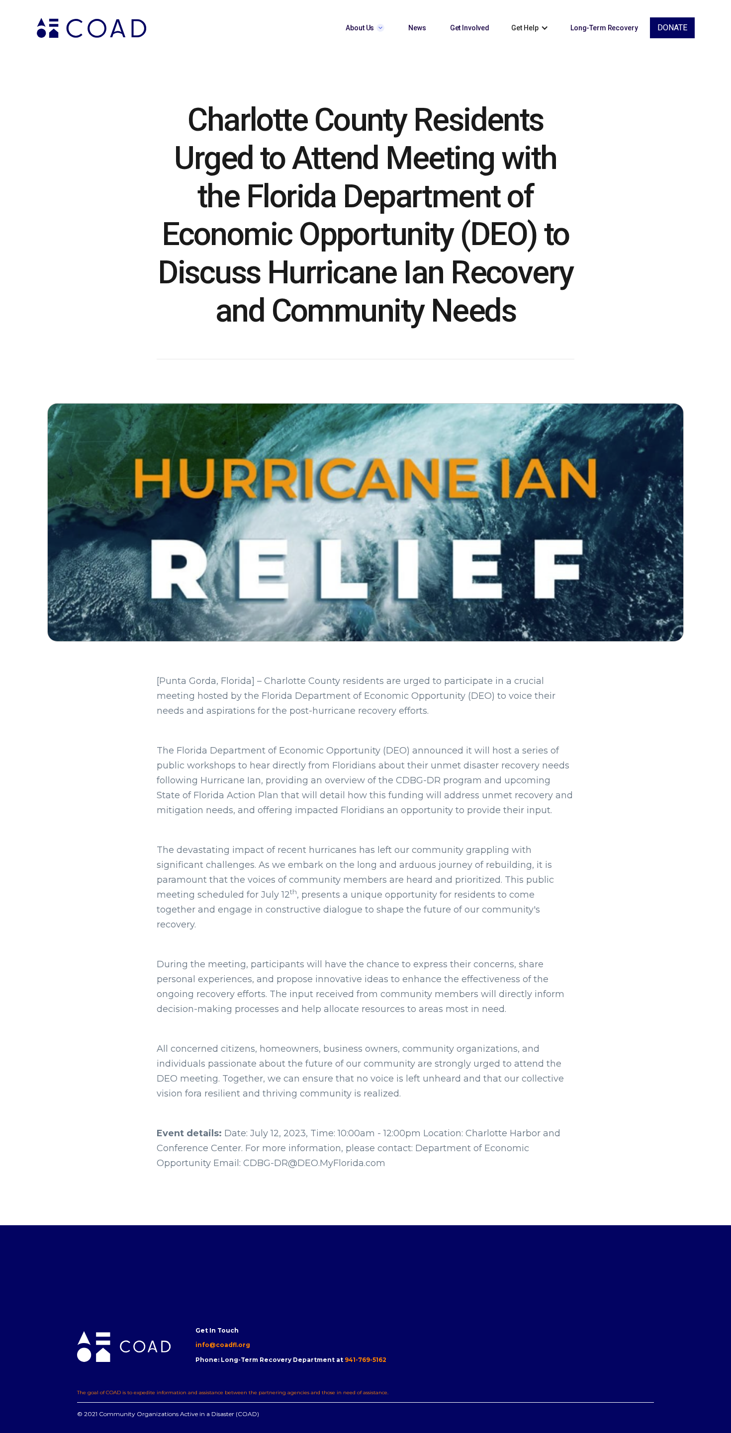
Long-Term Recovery (604, 28)
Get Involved (469, 28)
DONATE (672, 27)
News (417, 28)
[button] (365, 28)
